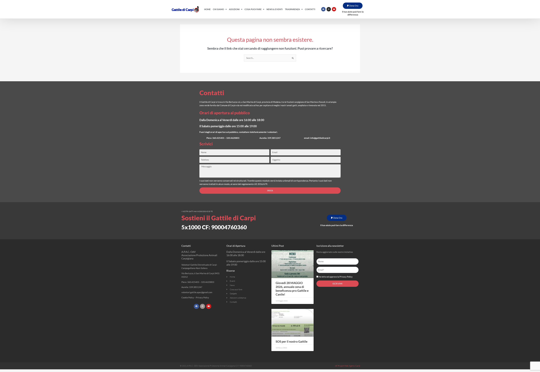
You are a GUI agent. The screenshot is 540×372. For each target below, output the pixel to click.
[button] (353, 6)
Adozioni (234, 9)
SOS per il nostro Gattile (291, 341)
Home (207, 9)
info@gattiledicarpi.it (320, 138)
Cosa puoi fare (253, 9)
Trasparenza (292, 9)
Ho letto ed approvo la (336, 276)
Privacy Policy (202, 297)
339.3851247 (274, 138)
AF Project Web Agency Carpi (347, 366)
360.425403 (218, 138)
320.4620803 (232, 138)
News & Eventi (274, 9)
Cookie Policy (187, 297)
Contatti (310, 9)
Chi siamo (218, 9)
